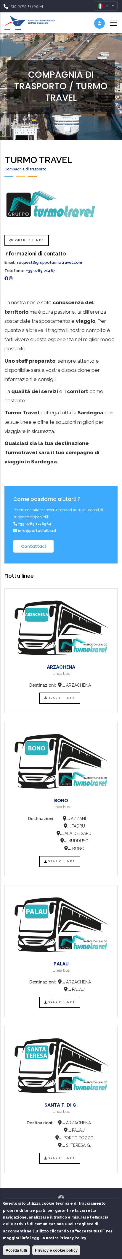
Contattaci (33, 546)
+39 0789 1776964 (26, 6)
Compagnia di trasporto (25, 169)
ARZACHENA (61, 667)
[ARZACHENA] (61, 628)
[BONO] (61, 761)
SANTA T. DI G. (61, 1105)
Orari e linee (29, 240)
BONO (61, 800)
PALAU (61, 963)
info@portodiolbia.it (37, 530)
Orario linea (61, 698)
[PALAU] (61, 924)
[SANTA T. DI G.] (61, 1065)
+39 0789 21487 (40, 270)
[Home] (29, 21)
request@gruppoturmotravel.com (49, 262)
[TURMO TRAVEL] (61, 204)
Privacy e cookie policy (56, 1250)
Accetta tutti (16, 1250)
